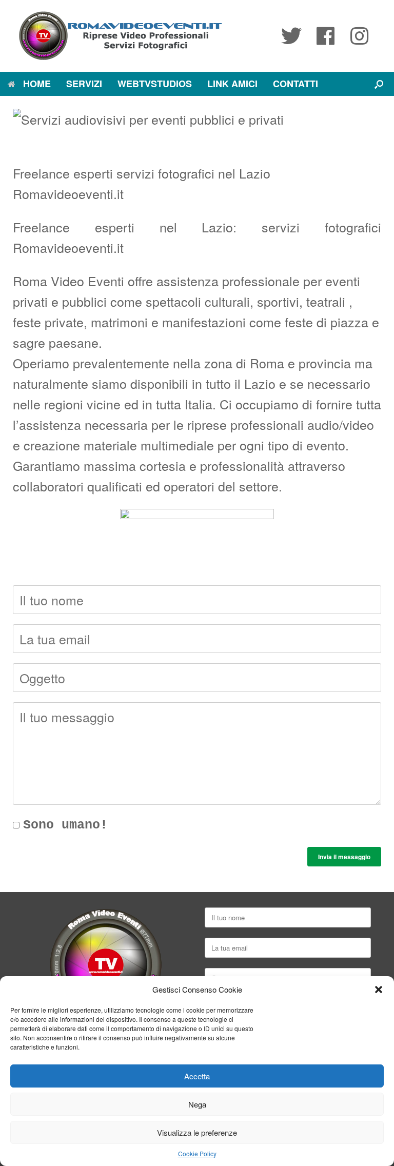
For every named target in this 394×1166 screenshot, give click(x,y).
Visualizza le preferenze (197, 1132)
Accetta (197, 1076)
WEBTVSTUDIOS (154, 83)
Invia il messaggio (344, 856)
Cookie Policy (197, 1153)
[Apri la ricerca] (379, 84)
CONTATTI (295, 83)
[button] (378, 989)
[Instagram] (359, 36)
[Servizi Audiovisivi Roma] (120, 36)
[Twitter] (291, 36)
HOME (37, 83)
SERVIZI (84, 83)
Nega (197, 1104)
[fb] (325, 36)
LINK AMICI (232, 83)
